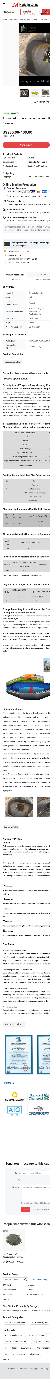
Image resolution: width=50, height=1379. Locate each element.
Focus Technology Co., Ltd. (34, 1368)
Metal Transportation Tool (15, 1341)
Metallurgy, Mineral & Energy (20, 19)
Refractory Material (40, 19)
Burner (30, 1289)
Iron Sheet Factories (37, 1335)
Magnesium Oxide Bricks (15, 1322)
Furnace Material (34, 1294)
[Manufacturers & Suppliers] (25, 4)
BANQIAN (7, 1285)
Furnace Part (8, 1294)
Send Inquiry (26, 145)
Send (25, 1209)
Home (5, 19)
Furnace (30, 1285)
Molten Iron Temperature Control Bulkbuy (22, 1354)
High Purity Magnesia (39, 1322)
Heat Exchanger (9, 1289)
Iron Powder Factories (14, 1335)
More (5, 1359)
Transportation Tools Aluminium (18, 1348)
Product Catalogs (40, 1279)
